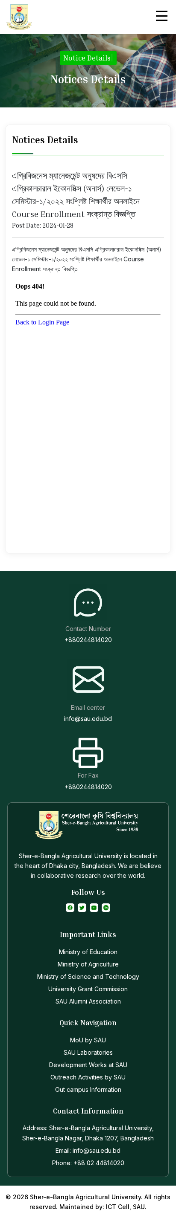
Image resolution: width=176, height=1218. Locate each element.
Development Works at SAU (88, 1064)
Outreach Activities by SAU (88, 1077)
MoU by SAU (88, 1040)
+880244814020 (88, 639)
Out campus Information (88, 1089)
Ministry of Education (88, 951)
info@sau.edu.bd (88, 718)
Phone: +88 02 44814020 (88, 1162)
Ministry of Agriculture (88, 964)
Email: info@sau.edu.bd (88, 1150)
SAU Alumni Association (88, 1001)
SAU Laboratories (88, 1052)
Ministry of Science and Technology (88, 976)
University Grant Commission (88, 988)
